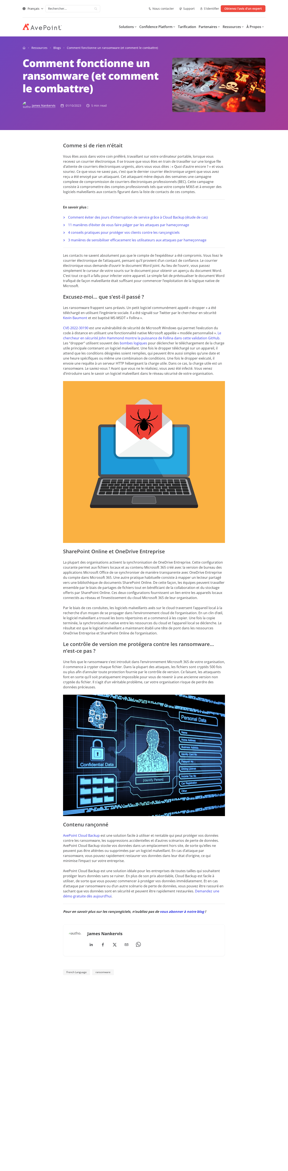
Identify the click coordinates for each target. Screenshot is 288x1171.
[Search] (96, 8)
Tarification (187, 26)
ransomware (103, 972)
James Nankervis (43, 105)
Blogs (57, 48)
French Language (76, 972)
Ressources (39, 48)
